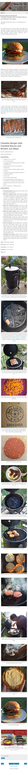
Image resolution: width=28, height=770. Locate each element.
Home (14, 763)
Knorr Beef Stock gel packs (7, 110)
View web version (14, 766)
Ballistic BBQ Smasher (10, 428)
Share (3, 758)
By (1, 151)
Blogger (16, 768)
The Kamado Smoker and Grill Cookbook (9, 748)
